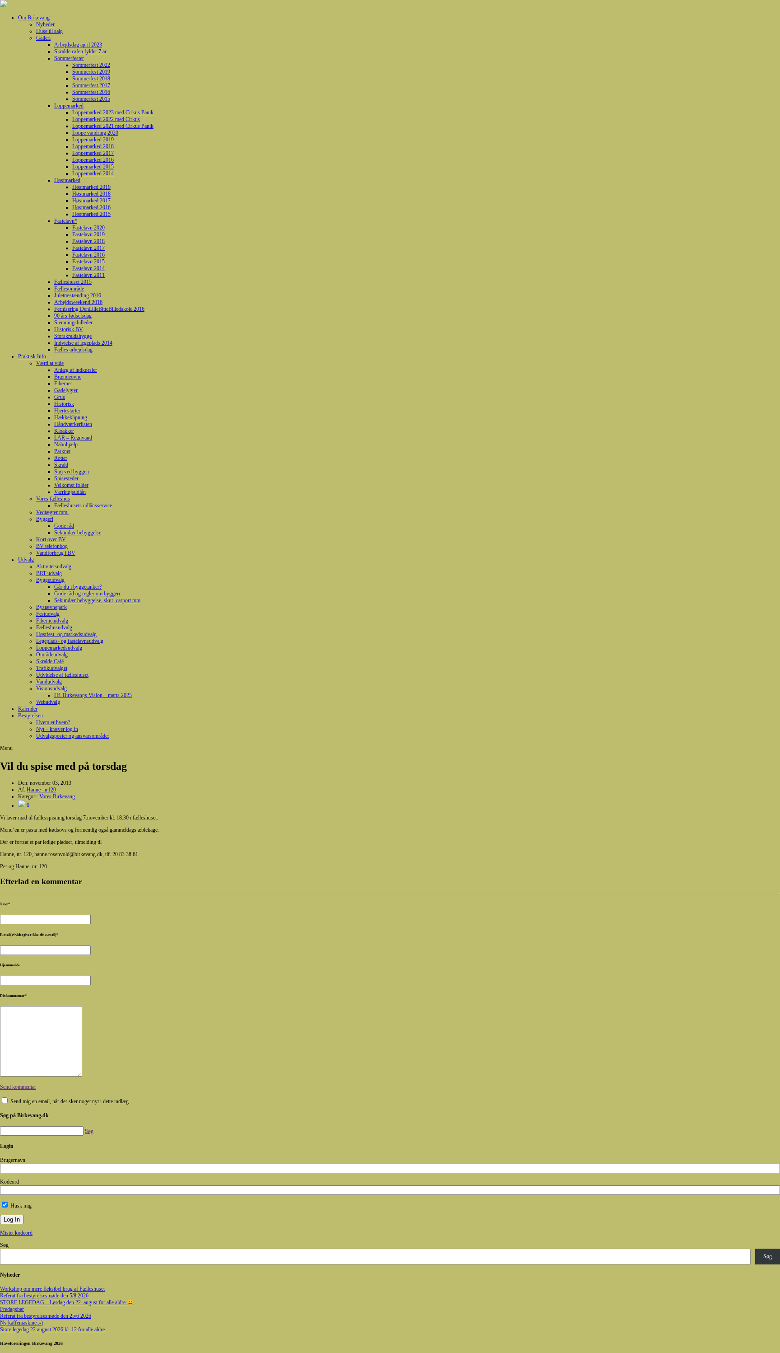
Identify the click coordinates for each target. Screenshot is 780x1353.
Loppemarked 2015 (93, 167)
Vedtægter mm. (52, 512)
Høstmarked (67, 180)
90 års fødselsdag (73, 316)
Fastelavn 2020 (88, 228)
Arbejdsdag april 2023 (78, 45)
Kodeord (9, 1182)
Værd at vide (50, 363)
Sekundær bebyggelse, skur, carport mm (97, 600)
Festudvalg (48, 614)
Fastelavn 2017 (88, 248)
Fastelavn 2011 (88, 275)
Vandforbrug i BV (55, 553)
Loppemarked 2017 (93, 153)
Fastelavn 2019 (88, 234)
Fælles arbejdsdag (73, 349)
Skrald (61, 465)
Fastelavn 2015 (88, 261)
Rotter (60, 458)
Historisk (64, 404)
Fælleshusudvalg (54, 627)
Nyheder (45, 24)
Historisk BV (68, 329)
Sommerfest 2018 (91, 78)
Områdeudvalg (52, 654)
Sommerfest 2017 (91, 85)
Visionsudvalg (51, 688)
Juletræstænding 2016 (77, 295)
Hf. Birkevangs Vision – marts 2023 (93, 695)
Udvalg (26, 560)
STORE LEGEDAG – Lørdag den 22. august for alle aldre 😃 (67, 1302)
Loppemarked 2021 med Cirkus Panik (112, 126)
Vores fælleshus (53, 499)
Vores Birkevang (57, 796)
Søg (4, 1245)
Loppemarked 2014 (93, 173)
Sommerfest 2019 (91, 72)
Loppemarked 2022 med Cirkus (106, 119)
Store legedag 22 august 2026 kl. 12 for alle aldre (52, 1329)
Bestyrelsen (30, 715)
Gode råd (64, 526)
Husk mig (20, 1206)
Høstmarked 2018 (91, 194)
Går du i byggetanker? (78, 587)
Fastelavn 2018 (88, 241)
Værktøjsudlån (70, 492)
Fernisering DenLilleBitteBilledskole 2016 (99, 309)
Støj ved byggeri (71, 471)
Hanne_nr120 (41, 790)
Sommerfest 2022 (91, 65)
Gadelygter (66, 390)
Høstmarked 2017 (91, 200)
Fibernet (63, 383)
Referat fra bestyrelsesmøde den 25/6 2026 (45, 1316)
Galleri (43, 38)
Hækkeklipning (70, 417)
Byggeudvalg (50, 580)
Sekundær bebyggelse (77, 532)
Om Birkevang (34, 17)
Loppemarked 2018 (93, 146)
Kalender (27, 709)
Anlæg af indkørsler (75, 370)
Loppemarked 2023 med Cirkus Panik (112, 112)
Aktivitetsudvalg (53, 566)
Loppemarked (69, 106)
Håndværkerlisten (73, 424)
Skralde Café (50, 661)
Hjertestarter (67, 410)
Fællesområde (69, 289)
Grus (59, 397)
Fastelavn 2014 (88, 268)
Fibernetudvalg (52, 621)
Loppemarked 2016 (93, 160)
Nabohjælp (66, 444)
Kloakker (64, 431)
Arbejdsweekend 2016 (78, 302)
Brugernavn (12, 1160)
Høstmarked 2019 (91, 187)
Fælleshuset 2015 (73, 282)
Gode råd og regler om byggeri (87, 593)
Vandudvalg (49, 682)
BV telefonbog (52, 546)
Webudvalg (48, 702)
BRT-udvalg (49, 573)
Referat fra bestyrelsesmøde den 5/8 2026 (44, 1295)
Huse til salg (49, 31)
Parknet (62, 451)
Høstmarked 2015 (91, 214)
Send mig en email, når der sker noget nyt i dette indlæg (69, 1101)
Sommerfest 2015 (91, 99)
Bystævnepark (51, 607)
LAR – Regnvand (73, 438)
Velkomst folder (71, 485)
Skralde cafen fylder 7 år (80, 51)
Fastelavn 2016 (88, 255)
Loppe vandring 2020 (95, 133)
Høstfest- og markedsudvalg (66, 634)
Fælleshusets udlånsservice (83, 505)
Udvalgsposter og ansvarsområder (72, 736)
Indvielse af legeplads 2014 (83, 343)
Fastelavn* (65, 221)
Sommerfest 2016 (91, 92)
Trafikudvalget (51, 668)
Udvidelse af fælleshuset (62, 675)
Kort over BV (51, 539)
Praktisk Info (32, 356)
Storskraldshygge (73, 336)
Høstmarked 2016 (91, 207)
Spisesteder (66, 478)
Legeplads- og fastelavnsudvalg (69, 641)
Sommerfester (69, 58)
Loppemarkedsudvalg (59, 648)
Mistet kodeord (16, 1233)
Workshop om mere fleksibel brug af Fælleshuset (52, 1289)
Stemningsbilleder (73, 322)
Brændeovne (67, 377)
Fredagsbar (12, 1309)
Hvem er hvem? (53, 722)
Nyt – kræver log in (57, 729)
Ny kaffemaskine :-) (21, 1323)
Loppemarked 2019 (93, 139)
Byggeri (44, 519)
